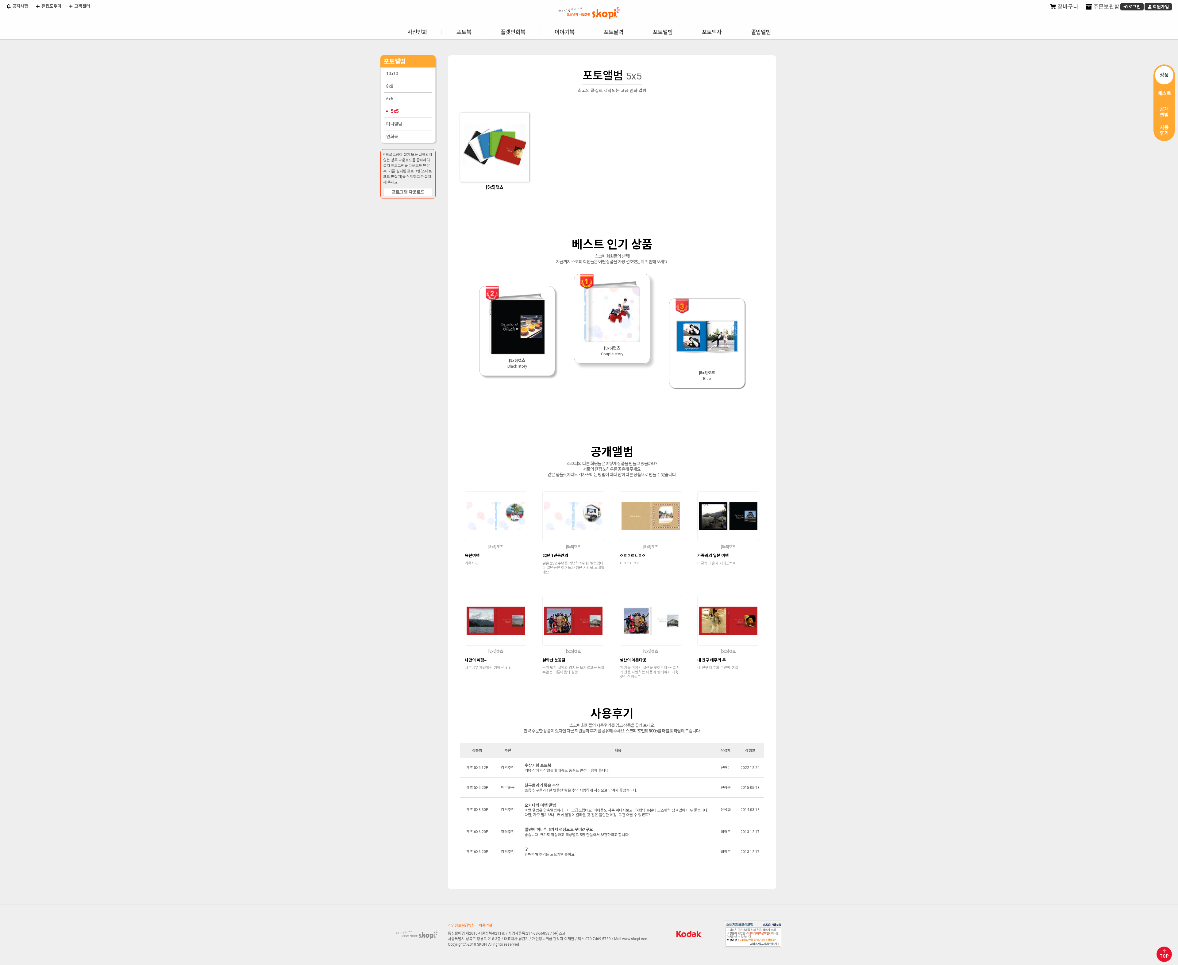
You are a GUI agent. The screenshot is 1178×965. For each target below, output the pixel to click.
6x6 (389, 98)
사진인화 (417, 32)
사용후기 (1164, 130)
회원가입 (1160, 6)
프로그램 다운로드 (408, 192)
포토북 (463, 32)
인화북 (392, 136)
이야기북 (564, 32)
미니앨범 (394, 124)
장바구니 (1067, 6)
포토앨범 (662, 32)
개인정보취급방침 (461, 925)
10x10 (392, 73)
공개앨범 (1164, 112)
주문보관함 (1105, 6)
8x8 (389, 86)
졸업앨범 (761, 32)
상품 (1164, 75)
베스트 (1164, 93)
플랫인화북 (513, 32)
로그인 (1134, 6)
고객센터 (81, 6)
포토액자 (712, 32)
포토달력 (613, 32)
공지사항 (19, 6)
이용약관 (485, 925)
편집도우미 (50, 6)
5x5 (395, 111)
